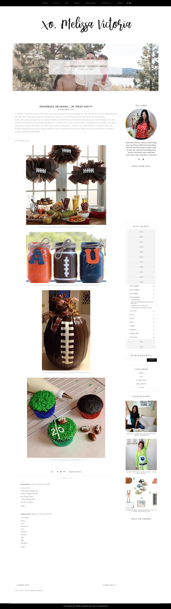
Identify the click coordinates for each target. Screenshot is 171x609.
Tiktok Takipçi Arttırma (29, 493)
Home (45, 3)
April (132, 326)
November (134, 290)
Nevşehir (24, 543)
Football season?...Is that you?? (139, 305)
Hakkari (24, 532)
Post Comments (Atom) (34, 590)
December (134, 286)
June (132, 318)
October (134, 293)
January (133, 337)
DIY (141, 377)
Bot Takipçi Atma (27, 496)
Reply (23, 506)
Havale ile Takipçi (27, 502)
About (120, 3)
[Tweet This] (59, 472)
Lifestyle (106, 3)
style (141, 387)
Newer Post (23, 585)
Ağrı (22, 540)
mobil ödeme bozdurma (29, 491)
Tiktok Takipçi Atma (28, 499)
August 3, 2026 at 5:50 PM (41, 514)
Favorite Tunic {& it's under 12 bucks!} (141, 308)
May (131, 322)
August (133, 311)
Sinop (23, 520)
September (134, 297)
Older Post (108, 585)
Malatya (24, 535)
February (134, 333)
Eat (67, 3)
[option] (85, 67)
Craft (77, 3)
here (38, 132)
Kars (23, 529)
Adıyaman (24, 526)
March (133, 330)
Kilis (22, 537)
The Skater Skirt (135, 300)
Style (56, 3)
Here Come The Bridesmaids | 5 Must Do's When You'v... (142, 302)
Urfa (22, 523)
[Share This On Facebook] (56, 472)
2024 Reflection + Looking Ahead (85, 66)
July (132, 315)
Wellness (91, 3)
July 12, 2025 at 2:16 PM (40, 484)
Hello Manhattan (100, 606)
